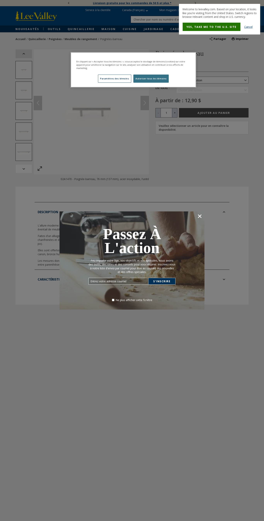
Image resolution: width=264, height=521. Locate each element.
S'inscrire (161, 281)
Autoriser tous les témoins (151, 78)
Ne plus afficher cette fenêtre (134, 300)
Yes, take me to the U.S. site (212, 27)
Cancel (248, 27)
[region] (133, 70)
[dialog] (219, 19)
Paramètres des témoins (114, 78)
